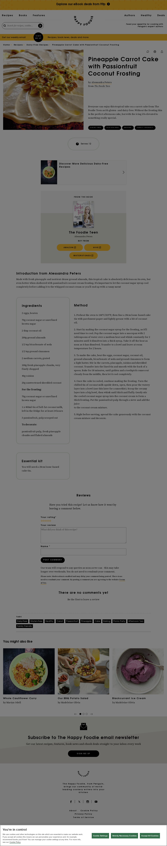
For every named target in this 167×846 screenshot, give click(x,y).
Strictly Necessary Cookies (124, 836)
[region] (83, 835)
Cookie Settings (100, 836)
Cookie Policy (15, 842)
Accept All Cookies (150, 836)
